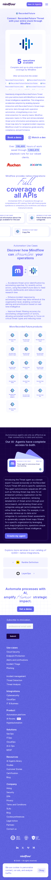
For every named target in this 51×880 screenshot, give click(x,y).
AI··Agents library (14, 761)
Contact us (12, 829)
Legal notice (12, 821)
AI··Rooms (11, 719)
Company (12, 784)
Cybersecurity (13, 695)
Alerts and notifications (17, 660)
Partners (10, 825)
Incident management (16, 676)
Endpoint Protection (16, 656)
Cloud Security (13, 652)
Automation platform (16, 714)
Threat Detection (14, 680)
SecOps (10, 734)
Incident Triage (13, 664)
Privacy (10, 800)
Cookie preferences (15, 817)
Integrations (13, 691)
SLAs (9, 808)
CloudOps (11, 699)
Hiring (9, 788)
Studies (10, 765)
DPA (8, 796)
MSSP (9, 750)
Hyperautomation (14, 723)
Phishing (10, 668)
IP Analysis (11, 672)
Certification (12, 773)
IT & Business (12, 703)
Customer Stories (14, 769)
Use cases (12, 647)
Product (11, 710)
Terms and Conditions (16, 804)
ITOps (9, 738)
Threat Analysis (14, 684)
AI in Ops (11, 746)
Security (10, 792)
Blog (9, 813)
